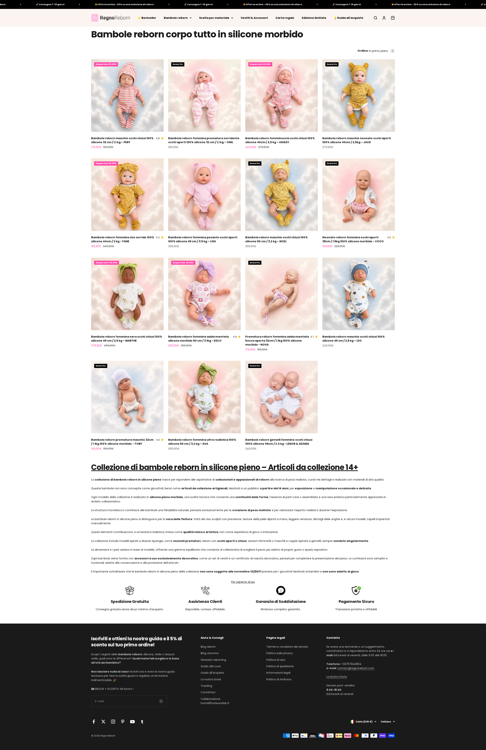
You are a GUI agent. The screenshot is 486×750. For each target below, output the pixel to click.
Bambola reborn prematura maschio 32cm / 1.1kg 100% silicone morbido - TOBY (122, 442)
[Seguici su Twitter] (103, 721)
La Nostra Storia (336, 677)
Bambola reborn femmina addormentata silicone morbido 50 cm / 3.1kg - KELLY (198, 339)
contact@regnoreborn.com (356, 668)
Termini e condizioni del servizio (287, 647)
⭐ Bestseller (147, 18)
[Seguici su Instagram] (113, 721)
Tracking (206, 686)
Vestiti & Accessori (254, 18)
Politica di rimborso (278, 679)
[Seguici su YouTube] (132, 721)
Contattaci (208, 692)
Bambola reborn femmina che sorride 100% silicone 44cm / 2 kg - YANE (122, 239)
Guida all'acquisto (212, 673)
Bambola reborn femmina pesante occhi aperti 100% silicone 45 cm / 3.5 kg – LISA (202, 239)
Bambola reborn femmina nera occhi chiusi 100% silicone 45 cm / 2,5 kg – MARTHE (126, 339)
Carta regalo (284, 18)
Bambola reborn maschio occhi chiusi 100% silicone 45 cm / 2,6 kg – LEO (353, 339)
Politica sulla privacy (279, 653)
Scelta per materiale (214, 18)
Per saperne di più (243, 582)
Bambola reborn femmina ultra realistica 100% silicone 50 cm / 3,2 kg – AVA (202, 442)
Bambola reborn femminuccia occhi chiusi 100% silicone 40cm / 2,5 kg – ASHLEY (280, 140)
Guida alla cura (211, 666)
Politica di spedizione (280, 666)
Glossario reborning (213, 660)
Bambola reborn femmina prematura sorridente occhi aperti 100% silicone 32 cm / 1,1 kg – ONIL (203, 140)
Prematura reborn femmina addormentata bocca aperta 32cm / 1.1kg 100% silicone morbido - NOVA (277, 341)
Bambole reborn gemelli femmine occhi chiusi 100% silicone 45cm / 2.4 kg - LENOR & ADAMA (278, 442)
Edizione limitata (314, 18)
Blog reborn (208, 647)
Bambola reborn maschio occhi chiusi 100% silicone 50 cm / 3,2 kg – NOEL (276, 239)
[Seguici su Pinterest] (122, 721)
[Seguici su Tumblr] (142, 721)
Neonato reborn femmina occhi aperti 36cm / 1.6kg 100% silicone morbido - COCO (353, 239)
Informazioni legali (278, 673)
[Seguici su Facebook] (93, 721)
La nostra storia (211, 679)
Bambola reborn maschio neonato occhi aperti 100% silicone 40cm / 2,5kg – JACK (356, 140)
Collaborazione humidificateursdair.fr (215, 701)
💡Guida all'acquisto (348, 18)
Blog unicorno (210, 653)
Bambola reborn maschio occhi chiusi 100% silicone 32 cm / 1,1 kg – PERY (122, 140)
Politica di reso (275, 660)
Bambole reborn (176, 18)
